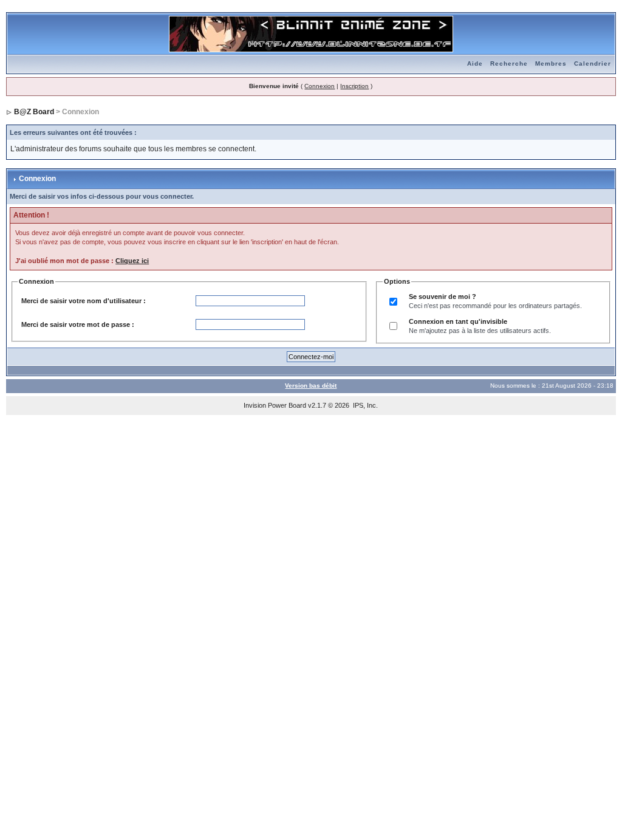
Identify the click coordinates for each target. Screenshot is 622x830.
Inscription (354, 86)
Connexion (319, 86)
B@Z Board (34, 112)
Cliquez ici (132, 260)
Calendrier (592, 63)
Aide (475, 63)
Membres (551, 63)
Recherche (509, 63)
